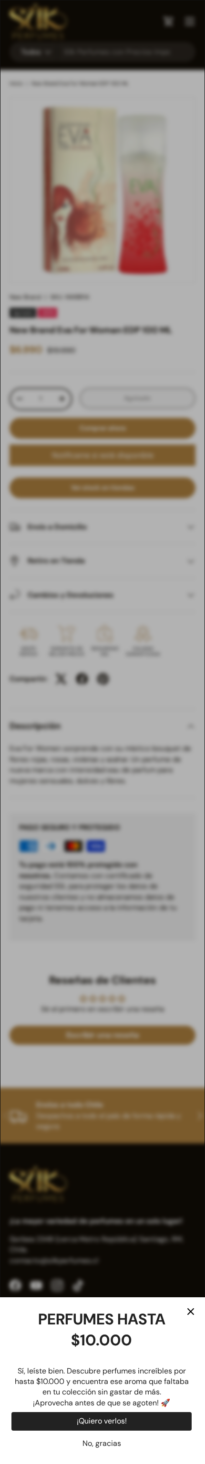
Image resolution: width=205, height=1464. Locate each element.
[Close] (190, 1311)
